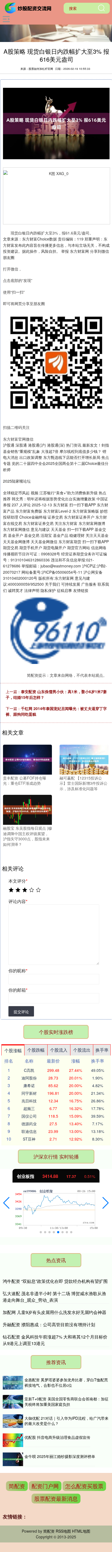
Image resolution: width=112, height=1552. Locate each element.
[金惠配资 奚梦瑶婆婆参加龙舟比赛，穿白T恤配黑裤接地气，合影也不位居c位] (13, 1382)
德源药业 (29, 1123)
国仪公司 (29, 1116)
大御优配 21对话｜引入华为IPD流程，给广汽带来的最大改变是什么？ (66, 1420)
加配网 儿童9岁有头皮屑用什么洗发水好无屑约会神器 (54, 1312)
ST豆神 (29, 1139)
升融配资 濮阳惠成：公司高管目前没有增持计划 (49, 1324)
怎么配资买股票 (84, 1486)
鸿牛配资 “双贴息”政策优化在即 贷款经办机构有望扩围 (55, 1281)
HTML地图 (81, 1531)
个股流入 (58, 1050)
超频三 (29, 1108)
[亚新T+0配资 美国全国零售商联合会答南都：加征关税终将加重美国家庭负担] (13, 1402)
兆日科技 (29, 1100)
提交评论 (21, 1011)
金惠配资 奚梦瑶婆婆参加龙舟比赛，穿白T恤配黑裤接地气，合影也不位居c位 (66, 1382)
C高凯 (29, 1070)
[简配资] (28, 7)
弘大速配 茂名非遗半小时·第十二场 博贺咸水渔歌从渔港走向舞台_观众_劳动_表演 (54, 1296)
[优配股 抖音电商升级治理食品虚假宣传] (13, 1440)
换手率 (101, 1050)
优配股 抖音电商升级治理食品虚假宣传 (57, 1437)
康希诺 (29, 1085)
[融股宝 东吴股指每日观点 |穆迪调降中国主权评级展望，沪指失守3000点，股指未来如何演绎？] (27, 809)
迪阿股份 (29, 1078)
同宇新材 (29, 1093)
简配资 (17, 1486)
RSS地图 (63, 1531)
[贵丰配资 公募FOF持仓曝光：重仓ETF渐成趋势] (27, 759)
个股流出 (82, 1050)
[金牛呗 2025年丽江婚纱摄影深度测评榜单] (13, 1459)
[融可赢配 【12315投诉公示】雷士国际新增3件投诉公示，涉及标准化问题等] (84, 759)
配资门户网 (45, 1486)
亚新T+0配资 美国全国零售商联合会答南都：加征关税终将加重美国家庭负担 (66, 1401)
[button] (6, 1203)
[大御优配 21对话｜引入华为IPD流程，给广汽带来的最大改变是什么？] (13, 1421)
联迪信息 (29, 1131)
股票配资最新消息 (56, 1498)
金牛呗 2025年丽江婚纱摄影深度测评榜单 (59, 1456)
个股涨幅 (13, 1050)
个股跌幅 (36, 1050)
